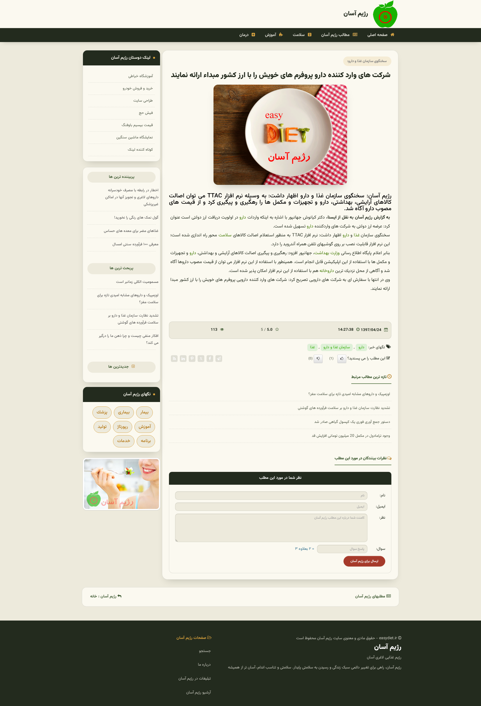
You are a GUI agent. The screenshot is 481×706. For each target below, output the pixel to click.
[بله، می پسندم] (341, 359)
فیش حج (146, 113)
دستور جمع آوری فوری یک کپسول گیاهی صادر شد (352, 422)
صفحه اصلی (378, 35)
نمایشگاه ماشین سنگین (134, 137)
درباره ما (204, 665)
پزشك (102, 412)
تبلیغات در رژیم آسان (194, 679)
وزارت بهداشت (327, 253)
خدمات (123, 441)
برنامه (146, 441)
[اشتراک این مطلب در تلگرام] (219, 359)
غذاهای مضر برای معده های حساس (131, 231)
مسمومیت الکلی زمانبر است (137, 282)
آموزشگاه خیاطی (140, 76)
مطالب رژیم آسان (336, 35)
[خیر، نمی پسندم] (318, 359)
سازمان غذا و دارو (336, 347)
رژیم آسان (355, 14)
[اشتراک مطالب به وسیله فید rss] (174, 359)
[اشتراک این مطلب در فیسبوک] (210, 359)
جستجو (205, 651)
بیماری (124, 412)
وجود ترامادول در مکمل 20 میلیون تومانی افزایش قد (351, 436)
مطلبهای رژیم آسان (370, 597)
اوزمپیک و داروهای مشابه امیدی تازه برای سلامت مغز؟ (349, 394)
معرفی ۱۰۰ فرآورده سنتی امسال (135, 244)
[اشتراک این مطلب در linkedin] (183, 359)
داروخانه (327, 271)
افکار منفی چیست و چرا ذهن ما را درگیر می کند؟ (128, 339)
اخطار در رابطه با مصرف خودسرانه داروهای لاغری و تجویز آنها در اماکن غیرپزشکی (131, 197)
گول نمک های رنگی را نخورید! (136, 217)
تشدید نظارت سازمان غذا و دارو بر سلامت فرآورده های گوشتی (344, 408)
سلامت (299, 35)
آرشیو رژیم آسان (198, 693)
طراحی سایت (143, 101)
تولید (102, 426)
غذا (357, 235)
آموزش (271, 35)
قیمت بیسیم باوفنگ (137, 125)
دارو (242, 217)
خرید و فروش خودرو (138, 88)
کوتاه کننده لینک (140, 150)
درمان (244, 35)
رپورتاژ (122, 426)
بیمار (144, 412)
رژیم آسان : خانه (103, 597)
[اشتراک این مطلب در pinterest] (192, 359)
